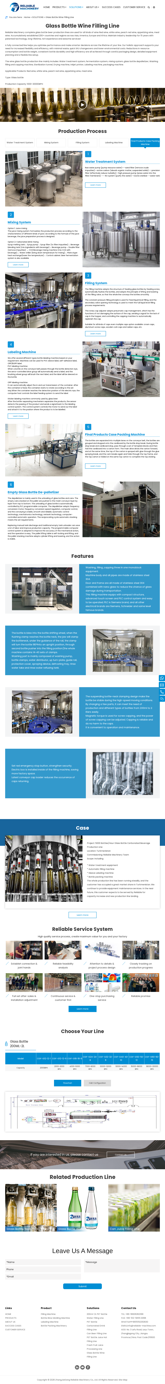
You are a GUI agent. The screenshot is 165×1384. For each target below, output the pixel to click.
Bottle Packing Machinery (54, 1325)
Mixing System (51, 142)
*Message (91, 1262)
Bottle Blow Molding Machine (55, 1317)
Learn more (95, 185)
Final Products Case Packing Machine (145, 143)
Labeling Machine (114, 142)
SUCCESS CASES (13, 1325)
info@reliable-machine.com (141, 1325)
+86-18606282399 (134, 1314)
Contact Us (120, 1154)
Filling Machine (48, 1314)
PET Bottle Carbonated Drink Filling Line (96, 1325)
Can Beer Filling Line (97, 1333)
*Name (10, 1262)
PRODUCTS (10, 1317)
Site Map (123, 1379)
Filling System (82, 142)
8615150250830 (140, 1321)
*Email (10, 1276)
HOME (8, 1314)
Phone (10, 1269)
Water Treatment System (20, 142)
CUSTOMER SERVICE (15, 1329)
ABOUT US (10, 1321)
